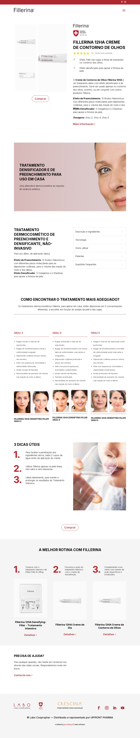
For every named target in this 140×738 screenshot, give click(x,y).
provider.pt (68, 724)
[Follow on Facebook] (98, 708)
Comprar (40, 98)
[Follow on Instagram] (106, 708)
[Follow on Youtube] (122, 708)
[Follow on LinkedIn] (114, 708)
